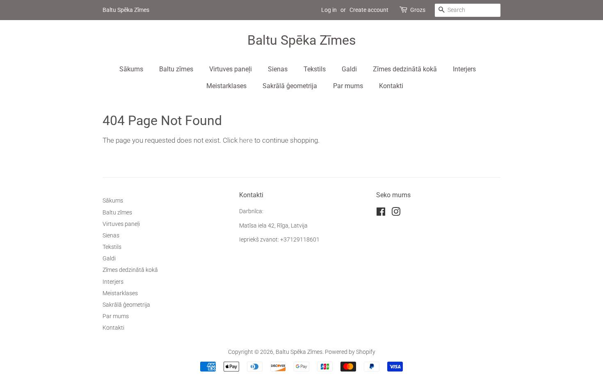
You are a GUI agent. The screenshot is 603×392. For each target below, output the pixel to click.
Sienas (278, 69)
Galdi (349, 69)
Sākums (131, 69)
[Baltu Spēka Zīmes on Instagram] (395, 213)
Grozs (417, 10)
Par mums (348, 86)
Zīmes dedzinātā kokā (405, 69)
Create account (368, 10)
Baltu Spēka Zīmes (301, 40)
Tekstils (315, 69)
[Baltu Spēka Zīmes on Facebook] (381, 213)
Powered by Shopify (350, 352)
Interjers (464, 69)
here (246, 140)
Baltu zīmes (176, 69)
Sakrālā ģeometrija (290, 86)
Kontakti (391, 86)
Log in (329, 10)
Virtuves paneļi (230, 69)
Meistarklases (226, 86)
